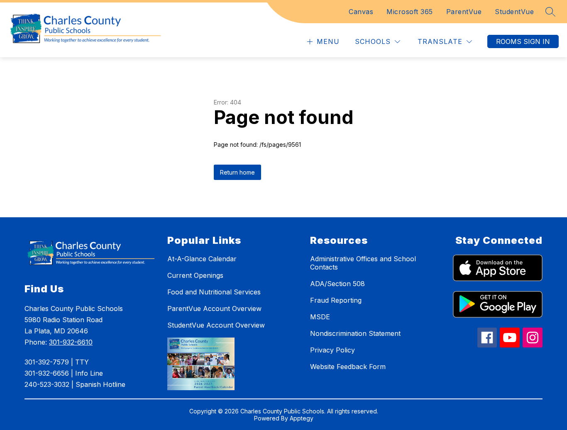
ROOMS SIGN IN (523, 41)
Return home (237, 172)
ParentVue (464, 11)
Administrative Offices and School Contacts (363, 263)
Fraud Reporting (336, 300)
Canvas (361, 11)
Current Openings (195, 275)
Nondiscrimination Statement (355, 333)
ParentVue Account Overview (214, 308)
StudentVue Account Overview (216, 325)
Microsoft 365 (409, 11)
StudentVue (514, 11)
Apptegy (301, 418)
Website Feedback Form (348, 366)
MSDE (320, 317)
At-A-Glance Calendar (202, 259)
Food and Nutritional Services (214, 292)
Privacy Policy (332, 350)
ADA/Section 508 (337, 283)
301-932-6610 (71, 342)
